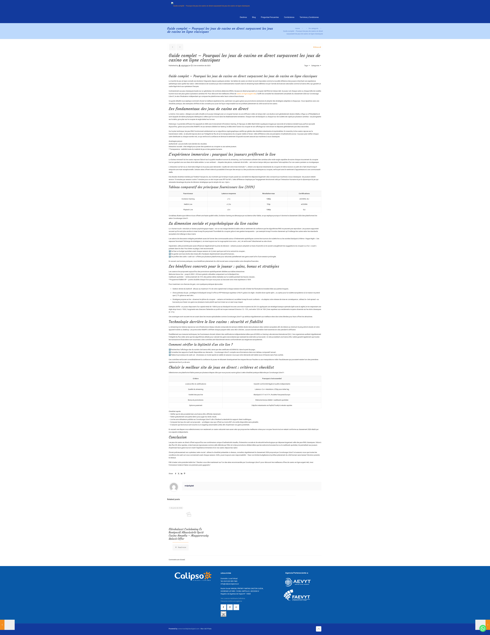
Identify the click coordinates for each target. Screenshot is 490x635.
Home (297, 28)
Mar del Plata (206, 629)
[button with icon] (223, 607)
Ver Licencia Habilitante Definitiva (233, 598)
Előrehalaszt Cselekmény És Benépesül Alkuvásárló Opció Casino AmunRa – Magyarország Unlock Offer (189, 534)
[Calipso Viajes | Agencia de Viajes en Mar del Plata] (210, 5)
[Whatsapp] (482, 628)
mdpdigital (185, 66)
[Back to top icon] (318, 629)
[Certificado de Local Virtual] (223, 616)
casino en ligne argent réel (246, 94)
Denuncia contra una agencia (231, 601)
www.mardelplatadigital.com (188, 629)
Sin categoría (313, 28)
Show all (318, 47)
